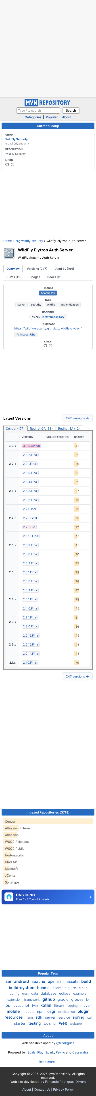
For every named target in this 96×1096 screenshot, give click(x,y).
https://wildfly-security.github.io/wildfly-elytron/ (48, 328)
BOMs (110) (14, 277)
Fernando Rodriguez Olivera (65, 1081)
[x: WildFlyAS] (12, 164)
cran (25, 993)
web (63, 1023)
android (22, 981)
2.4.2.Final (30, 590)
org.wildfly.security (29, 241)
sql (89, 1017)
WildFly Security (16, 139)
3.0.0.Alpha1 (31, 446)
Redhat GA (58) (41, 428)
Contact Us (42, 1089)
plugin (83, 1011)
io (87, 999)
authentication (70, 304)
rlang (30, 1017)
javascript (21, 1005)
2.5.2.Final (30, 563)
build (86, 981)
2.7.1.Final (29, 509)
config (15, 993)
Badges (35, 277)
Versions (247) (37, 268)
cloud (83, 988)
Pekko (60, 1052)
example (80, 993)
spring (79, 1017)
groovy (77, 999)
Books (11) (54, 277)
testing (35, 1023)
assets (73, 981)
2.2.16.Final (31, 635)
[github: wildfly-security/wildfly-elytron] (45, 345)
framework (32, 999)
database (49, 993)
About (66, 117)
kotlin (46, 1005)
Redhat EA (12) (69, 428)
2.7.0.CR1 (29, 527)
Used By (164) (64, 268)
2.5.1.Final (30, 572)
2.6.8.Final (30, 554)
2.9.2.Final (30, 455)
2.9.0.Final (30, 473)
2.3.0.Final (30, 626)
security (36, 304)
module (29, 1011)
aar (8, 981)
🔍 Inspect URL (25, 334)
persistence (67, 1011)
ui (55, 1023)
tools (48, 1023)
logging (73, 1005)
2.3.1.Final (30, 617)
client (57, 988)
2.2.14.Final (31, 653)
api (51, 981)
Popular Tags (48, 973)
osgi (51, 1011)
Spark (49, 1052)
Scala (31, 1052)
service (64, 1017)
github (49, 999)
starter (20, 1023)
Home (7, 241)
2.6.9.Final (30, 545)
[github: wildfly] (7, 164)
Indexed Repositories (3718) (48, 812)
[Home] (48, 105)
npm (41, 1011)
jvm (35, 1005)
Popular (52, 117)
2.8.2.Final (30, 500)
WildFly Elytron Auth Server (45, 249)
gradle (63, 999)
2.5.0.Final (30, 581)
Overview (13, 268)
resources (14, 1017)
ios (8, 1005)
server (21, 304)
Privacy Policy (63, 1089)
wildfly (51, 304)
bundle (44, 988)
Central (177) (15, 428)
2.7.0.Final (30, 518)
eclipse (65, 993)
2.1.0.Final (30, 662)
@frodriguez (65, 1043)
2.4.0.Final (30, 608)
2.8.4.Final (30, 482)
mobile (14, 1011)
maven (86, 1005)
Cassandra (80, 1052)
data (35, 993)
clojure (71, 988)
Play (40, 1052)
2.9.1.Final (30, 463)
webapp (76, 1023)
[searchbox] (38, 110)
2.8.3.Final (30, 491)
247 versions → (77, 418)
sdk (39, 1017)
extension (14, 999)
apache (38, 981)
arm (60, 981)
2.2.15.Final (31, 644)
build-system (22, 987)
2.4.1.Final (30, 599)
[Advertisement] (48, 48)
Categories (33, 117)
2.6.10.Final (31, 536)
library (59, 1005)
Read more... (48, 1062)
